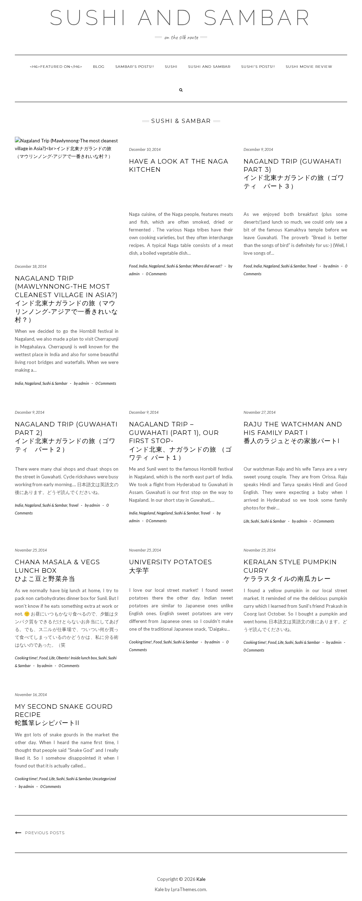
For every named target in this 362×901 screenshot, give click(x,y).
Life (246, 521)
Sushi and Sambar (181, 17)
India (19, 383)
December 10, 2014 (144, 149)
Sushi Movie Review (309, 66)
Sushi (171, 66)
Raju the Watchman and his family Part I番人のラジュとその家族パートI (295, 432)
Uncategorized (104, 778)
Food (133, 266)
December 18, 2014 (30, 266)
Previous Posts (45, 832)
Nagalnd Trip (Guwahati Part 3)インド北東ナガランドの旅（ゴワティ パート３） (294, 174)
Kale (201, 879)
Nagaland (33, 383)
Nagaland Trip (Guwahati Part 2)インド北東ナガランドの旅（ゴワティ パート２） (66, 436)
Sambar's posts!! (134, 66)
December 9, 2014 (258, 149)
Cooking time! (26, 657)
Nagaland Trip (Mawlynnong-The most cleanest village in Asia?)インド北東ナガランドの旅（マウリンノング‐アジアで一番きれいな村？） (66, 299)
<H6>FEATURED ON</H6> (56, 66)
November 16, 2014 (31, 694)
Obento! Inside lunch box (76, 657)
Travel (312, 266)
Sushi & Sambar (55, 383)
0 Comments (105, 383)
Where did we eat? (207, 266)
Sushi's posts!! (258, 66)
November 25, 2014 (31, 550)
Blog (99, 66)
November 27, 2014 (259, 412)
